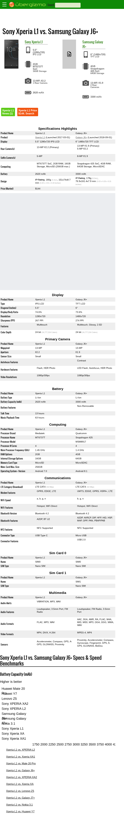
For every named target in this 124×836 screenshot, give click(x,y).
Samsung (88, 41)
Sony (28, 41)
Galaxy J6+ (81, 137)
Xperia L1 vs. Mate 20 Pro (21, 763)
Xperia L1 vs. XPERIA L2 (20, 749)
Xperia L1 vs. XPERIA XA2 (21, 777)
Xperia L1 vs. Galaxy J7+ (20, 797)
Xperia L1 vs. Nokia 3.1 (19, 804)
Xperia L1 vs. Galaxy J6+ (20, 770)
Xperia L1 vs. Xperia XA (20, 784)
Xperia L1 (37, 41)
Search (50, 5)
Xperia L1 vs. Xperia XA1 (20, 756)
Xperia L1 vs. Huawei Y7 (20, 811)
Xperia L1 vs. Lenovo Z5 (20, 791)
